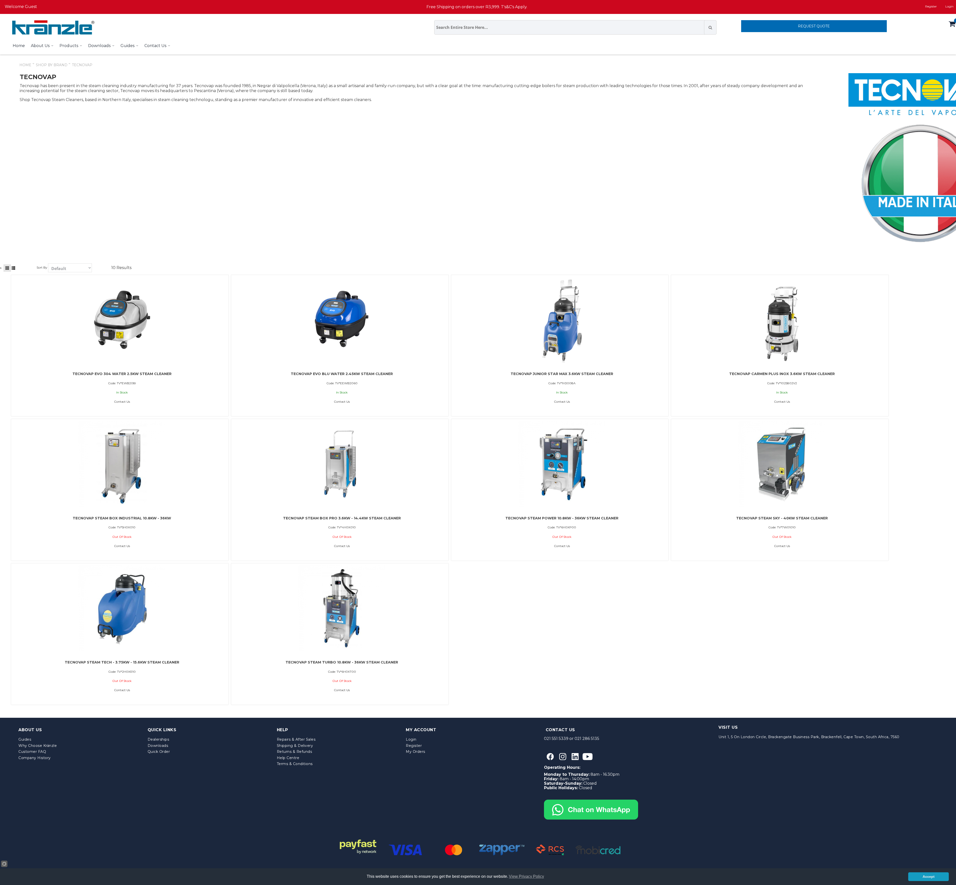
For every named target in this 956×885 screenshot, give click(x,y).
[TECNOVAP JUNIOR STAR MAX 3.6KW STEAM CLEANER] (562, 319)
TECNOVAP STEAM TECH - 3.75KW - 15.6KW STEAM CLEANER (122, 662)
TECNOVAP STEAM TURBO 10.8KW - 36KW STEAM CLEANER (342, 662)
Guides (24, 739)
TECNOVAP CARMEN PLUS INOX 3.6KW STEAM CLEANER (782, 374)
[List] (13, 268)
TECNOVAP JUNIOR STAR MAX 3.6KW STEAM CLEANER (562, 374)
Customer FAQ (32, 751)
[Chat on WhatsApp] (591, 801)
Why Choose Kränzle (37, 745)
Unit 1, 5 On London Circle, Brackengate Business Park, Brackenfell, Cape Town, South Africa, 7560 (808, 737)
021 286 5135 (587, 738)
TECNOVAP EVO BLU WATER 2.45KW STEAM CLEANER (342, 374)
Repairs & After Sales (296, 739)
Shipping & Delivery (295, 745)
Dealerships (158, 739)
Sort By (42, 267)
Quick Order (159, 751)
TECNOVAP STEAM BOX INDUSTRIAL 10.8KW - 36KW (122, 518)
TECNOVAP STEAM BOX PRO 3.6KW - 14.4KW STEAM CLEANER (342, 518)
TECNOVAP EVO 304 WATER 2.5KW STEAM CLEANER (122, 374)
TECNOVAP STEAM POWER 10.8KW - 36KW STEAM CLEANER (561, 518)
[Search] (710, 27)
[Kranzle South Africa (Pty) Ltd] (52, 27)
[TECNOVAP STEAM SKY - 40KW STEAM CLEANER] (782, 463)
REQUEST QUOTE (814, 26)
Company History (34, 758)
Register (931, 6)
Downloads (158, 745)
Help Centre (288, 758)
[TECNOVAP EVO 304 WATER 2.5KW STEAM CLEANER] (122, 319)
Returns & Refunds (294, 751)
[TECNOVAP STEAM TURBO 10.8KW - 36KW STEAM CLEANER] (342, 608)
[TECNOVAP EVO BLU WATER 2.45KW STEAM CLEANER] (342, 319)
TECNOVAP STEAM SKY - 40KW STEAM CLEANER (782, 518)
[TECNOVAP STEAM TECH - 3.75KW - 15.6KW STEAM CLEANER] (122, 608)
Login (411, 739)
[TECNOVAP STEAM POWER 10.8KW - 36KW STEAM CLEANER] (562, 463)
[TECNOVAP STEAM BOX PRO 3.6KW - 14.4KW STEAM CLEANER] (342, 463)
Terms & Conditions (295, 764)
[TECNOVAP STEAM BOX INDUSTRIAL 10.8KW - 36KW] (122, 463)
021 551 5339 (556, 738)
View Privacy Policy (526, 876)
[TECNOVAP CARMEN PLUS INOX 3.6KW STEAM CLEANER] (782, 319)
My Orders (415, 751)
